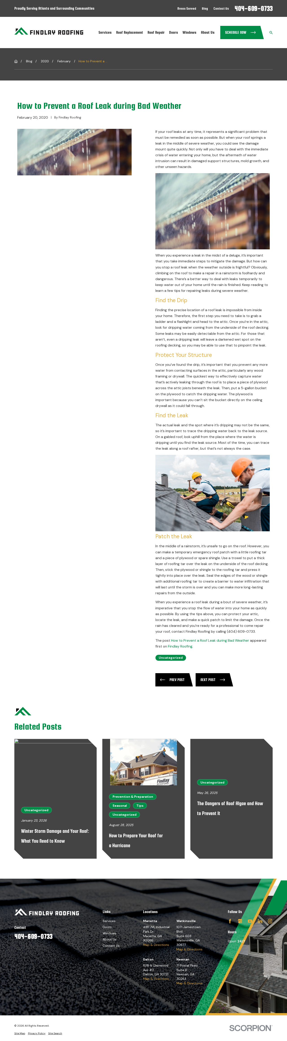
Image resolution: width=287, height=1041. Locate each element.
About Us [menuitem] (208, 32)
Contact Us (221, 8)
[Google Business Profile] (240, 921)
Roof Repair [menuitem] (156, 32)
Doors (107, 927)
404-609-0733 (254, 8)
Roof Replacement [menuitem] (129, 32)
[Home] (48, 32)
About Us (109, 939)
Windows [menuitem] (189, 32)
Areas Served (186, 8)
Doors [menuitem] (173, 32)
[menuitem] (19, 1033)
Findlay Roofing (180, 646)
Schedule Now (235, 32)
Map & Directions (156, 945)
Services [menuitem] (105, 32)
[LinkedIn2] (260, 921)
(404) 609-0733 (241, 631)
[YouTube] (250, 921)
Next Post (207, 680)
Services (109, 921)
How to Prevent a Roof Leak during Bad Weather (210, 640)
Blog (205, 8)
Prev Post (177, 680)
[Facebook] (230, 921)
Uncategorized (171, 658)
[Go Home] (15, 61)
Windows (109, 933)
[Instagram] (270, 921)
